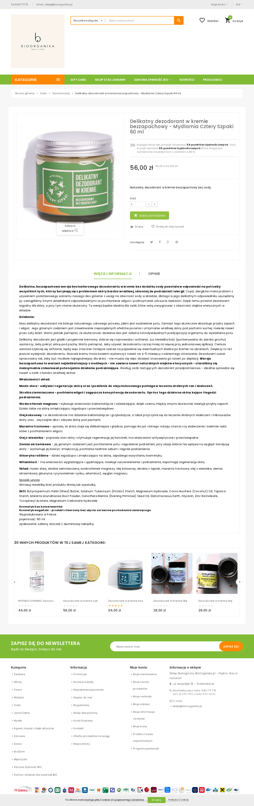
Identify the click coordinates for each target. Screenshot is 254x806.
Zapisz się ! (231, 647)
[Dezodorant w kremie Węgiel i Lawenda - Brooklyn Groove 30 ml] (171, 573)
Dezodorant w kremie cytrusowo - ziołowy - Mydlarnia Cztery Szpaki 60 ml (81, 601)
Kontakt (78, 728)
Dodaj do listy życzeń (167, 226)
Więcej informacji (113, 273)
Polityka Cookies (178, 799)
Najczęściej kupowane (88, 690)
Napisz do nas (82, 697)
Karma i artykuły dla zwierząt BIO (35, 775)
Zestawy (19, 674)
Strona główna (25, 93)
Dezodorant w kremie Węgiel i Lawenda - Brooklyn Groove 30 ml (171, 601)
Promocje (80, 674)
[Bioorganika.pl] (37, 41)
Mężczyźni (20, 759)
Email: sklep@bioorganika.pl (55, 4)
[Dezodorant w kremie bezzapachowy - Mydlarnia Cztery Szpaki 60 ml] (126, 573)
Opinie (154, 273)
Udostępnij (137, 242)
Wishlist (209, 20)
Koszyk (234, 19)
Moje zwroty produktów (141, 685)
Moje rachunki (142, 696)
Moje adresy (141, 704)
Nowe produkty (83, 682)
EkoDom (19, 751)
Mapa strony (81, 744)
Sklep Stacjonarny (85, 713)
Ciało (17, 705)
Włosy (18, 682)
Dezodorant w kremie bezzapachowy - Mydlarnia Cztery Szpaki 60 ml (126, 601)
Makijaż (19, 697)
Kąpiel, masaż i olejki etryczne (34, 728)
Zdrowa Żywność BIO (28, 767)
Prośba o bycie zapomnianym (143, 737)
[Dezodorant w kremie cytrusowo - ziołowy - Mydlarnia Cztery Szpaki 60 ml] (81, 573)
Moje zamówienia (145, 674)
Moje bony (140, 726)
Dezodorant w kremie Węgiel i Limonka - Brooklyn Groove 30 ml (217, 601)
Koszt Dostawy (83, 721)
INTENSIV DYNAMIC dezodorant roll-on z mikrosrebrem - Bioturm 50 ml (36, 601)
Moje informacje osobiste (144, 715)
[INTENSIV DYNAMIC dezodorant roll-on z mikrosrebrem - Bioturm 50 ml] (36, 573)
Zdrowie (19, 736)
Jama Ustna (22, 713)
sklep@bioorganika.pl (187, 706)
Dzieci (18, 744)
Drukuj (136, 226)
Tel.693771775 (19, 4)
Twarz (18, 690)
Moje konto (218, 4)
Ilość (133, 198)
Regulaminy (81, 705)
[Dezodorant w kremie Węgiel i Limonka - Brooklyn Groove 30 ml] (217, 573)
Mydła (18, 721)
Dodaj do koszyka (149, 216)
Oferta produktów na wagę (91, 736)
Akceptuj (156, 799)
